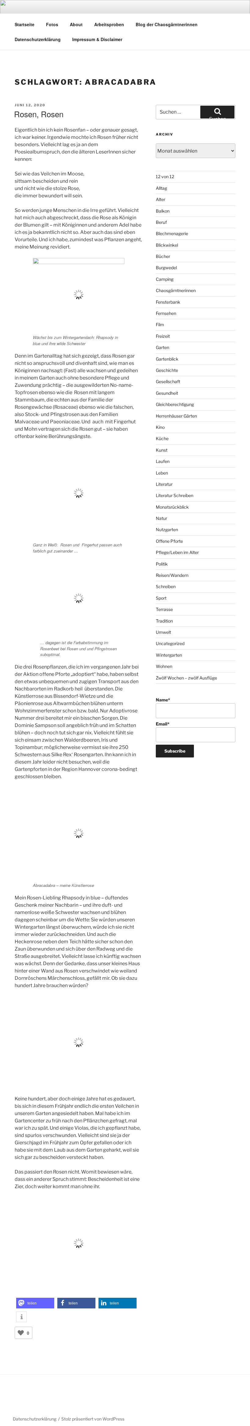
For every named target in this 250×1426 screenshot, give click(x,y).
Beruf (161, 222)
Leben (162, 472)
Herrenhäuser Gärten (176, 415)
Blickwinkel (167, 245)
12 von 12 (165, 176)
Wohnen (164, 666)
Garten (162, 347)
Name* (163, 699)
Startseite (24, 24)
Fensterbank (168, 302)
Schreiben (166, 586)
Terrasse (164, 609)
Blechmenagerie (172, 233)
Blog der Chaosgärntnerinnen (167, 24)
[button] (35, 1303)
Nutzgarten (167, 529)
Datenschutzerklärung (38, 39)
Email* (163, 723)
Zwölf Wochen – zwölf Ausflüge (186, 677)
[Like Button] (20, 1332)
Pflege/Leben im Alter (177, 552)
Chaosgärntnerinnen (176, 290)
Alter (160, 199)
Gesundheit (167, 393)
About (76, 24)
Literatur (164, 484)
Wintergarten (169, 655)
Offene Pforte (169, 541)
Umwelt (163, 632)
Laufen (163, 461)
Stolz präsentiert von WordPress (92, 1418)
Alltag (161, 188)
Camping (164, 279)
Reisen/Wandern (172, 575)
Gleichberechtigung (175, 404)
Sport (161, 598)
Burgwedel (166, 267)
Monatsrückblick (172, 507)
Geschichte (167, 370)
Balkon (163, 211)
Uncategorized (170, 643)
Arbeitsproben (109, 24)
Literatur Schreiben (174, 495)
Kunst (161, 450)
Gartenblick (167, 359)
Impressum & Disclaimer (97, 39)
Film (160, 324)
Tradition (164, 620)
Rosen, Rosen (38, 113)
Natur (161, 518)
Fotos (52, 24)
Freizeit (163, 336)
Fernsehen (166, 313)
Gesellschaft (168, 381)
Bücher (163, 256)
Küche (162, 438)
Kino (160, 427)
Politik (162, 564)
